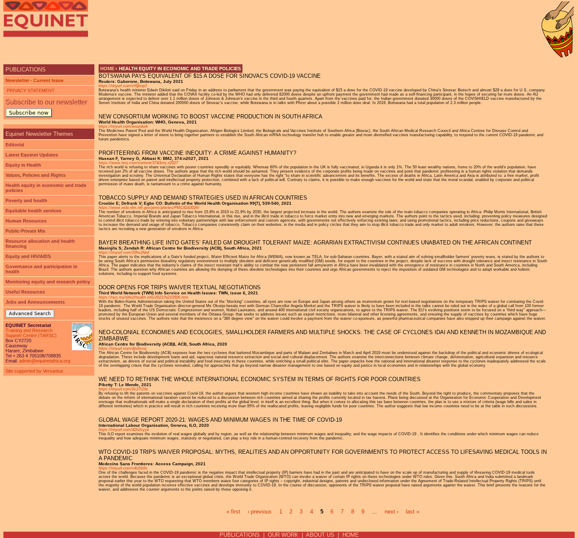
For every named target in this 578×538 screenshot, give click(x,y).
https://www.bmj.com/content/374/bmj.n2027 (138, 163)
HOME (350, 535)
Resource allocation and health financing (40, 244)
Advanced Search (30, 313)
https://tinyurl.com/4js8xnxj (122, 348)
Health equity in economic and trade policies (46, 188)
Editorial (15, 144)
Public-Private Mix (25, 230)
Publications (26, 69)
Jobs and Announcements (35, 302)
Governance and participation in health (41, 269)
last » (412, 511)
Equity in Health (23, 164)
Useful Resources (25, 291)
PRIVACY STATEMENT (30, 90)
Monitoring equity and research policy (48, 281)
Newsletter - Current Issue (34, 80)
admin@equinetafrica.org (44, 360)
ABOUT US (320, 535)
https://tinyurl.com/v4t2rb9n (123, 468)
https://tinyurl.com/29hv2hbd (124, 252)
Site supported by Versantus (34, 370)
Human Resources (26, 220)
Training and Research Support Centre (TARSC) (31, 333)
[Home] (45, 18)
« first (233, 511)
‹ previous (260, 511)
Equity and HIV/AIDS (28, 256)
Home (107, 68)
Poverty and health (26, 200)
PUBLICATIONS (240, 535)
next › (392, 511)
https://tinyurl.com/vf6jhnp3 (123, 86)
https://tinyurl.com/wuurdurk (123, 126)
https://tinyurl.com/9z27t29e (123, 389)
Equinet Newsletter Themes (39, 134)
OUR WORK (283, 535)
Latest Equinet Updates (32, 154)
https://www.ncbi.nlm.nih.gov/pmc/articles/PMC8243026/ (149, 208)
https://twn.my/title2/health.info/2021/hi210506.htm (143, 297)
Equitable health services (33, 210)
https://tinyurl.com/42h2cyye (124, 430)
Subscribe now (29, 113)
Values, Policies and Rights (36, 175)
